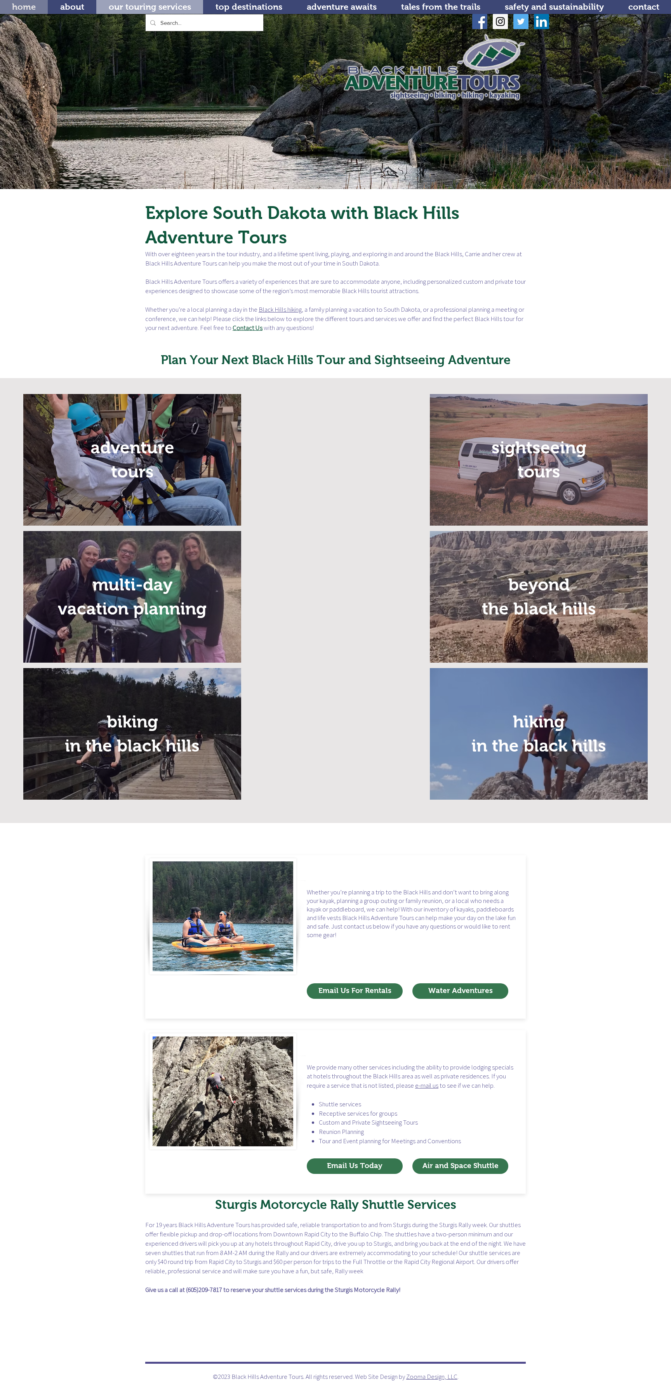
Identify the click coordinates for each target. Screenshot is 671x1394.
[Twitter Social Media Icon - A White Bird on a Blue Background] (520, 21)
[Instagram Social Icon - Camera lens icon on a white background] (500, 21)
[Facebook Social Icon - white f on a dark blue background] (479, 21)
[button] (248, 7)
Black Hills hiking (280, 309)
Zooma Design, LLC (431, 1376)
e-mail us (426, 1085)
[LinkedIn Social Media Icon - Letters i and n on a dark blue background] (541, 21)
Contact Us (247, 327)
